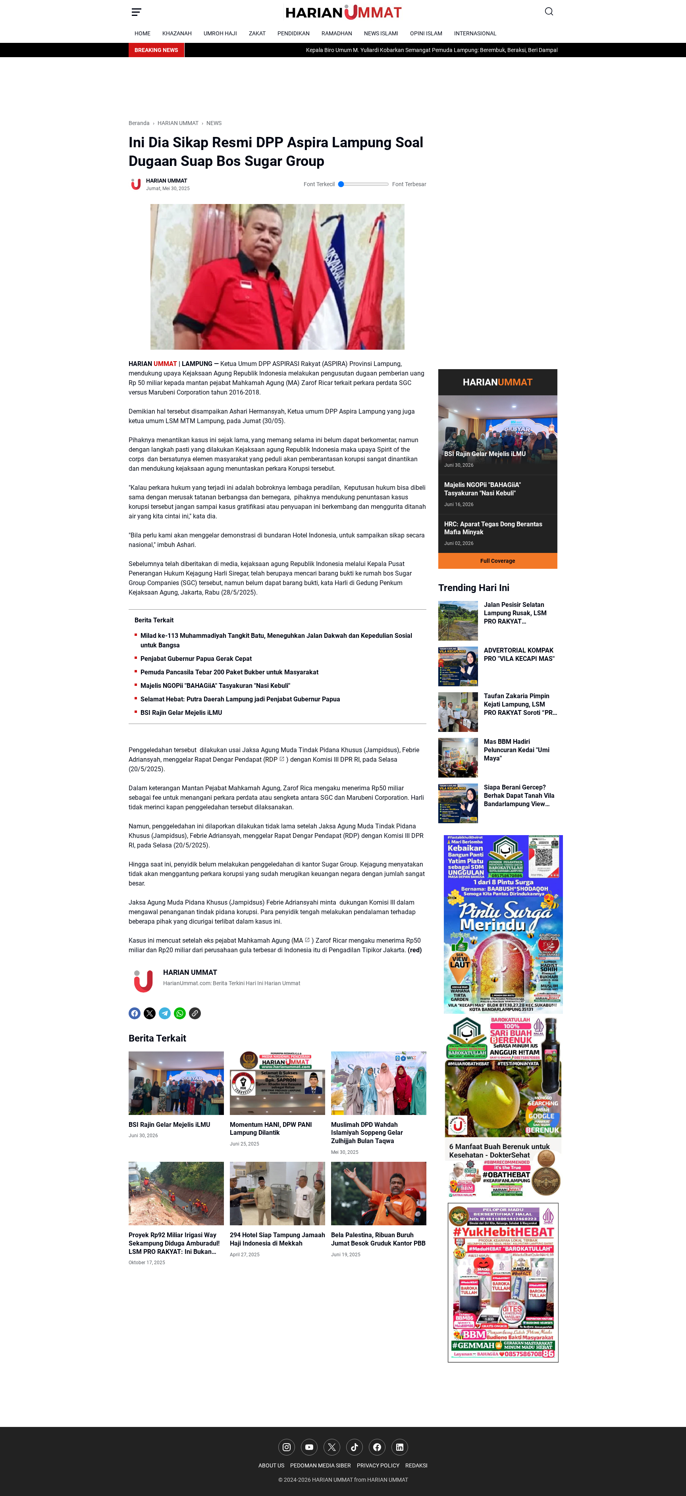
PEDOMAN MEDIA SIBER (320, 1465)
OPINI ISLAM (426, 33)
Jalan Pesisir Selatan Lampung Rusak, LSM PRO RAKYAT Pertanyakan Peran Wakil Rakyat (520, 613)
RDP (271, 759)
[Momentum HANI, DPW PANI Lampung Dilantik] (277, 1083)
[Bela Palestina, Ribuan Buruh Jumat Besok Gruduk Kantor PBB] (378, 1193)
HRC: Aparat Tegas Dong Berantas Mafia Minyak (493, 528)
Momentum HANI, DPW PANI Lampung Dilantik (271, 1129)
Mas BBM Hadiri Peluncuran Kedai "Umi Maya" (516, 750)
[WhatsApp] (180, 1013)
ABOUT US (271, 1465)
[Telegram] (165, 1013)
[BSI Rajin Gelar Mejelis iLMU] (176, 1083)
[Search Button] (549, 12)
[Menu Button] (137, 12)
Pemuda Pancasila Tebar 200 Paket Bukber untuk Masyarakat (229, 672)
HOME (142, 33)
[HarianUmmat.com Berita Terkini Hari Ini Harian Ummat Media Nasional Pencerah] (343, 12)
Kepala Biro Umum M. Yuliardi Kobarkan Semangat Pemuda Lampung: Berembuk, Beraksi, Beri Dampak (381, 50)
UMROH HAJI (220, 33)
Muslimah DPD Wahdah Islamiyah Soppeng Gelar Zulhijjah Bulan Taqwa (367, 1133)
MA (298, 940)
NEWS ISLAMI (381, 33)
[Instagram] (286, 1447)
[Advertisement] (273, 87)
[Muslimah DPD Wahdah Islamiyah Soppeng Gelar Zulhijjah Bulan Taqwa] (378, 1083)
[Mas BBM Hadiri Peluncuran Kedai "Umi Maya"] (458, 758)
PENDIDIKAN (293, 33)
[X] (150, 1013)
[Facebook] (135, 1013)
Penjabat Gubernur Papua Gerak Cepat (196, 658)
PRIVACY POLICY (378, 1465)
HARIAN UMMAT (332, 1480)
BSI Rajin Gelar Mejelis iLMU (181, 712)
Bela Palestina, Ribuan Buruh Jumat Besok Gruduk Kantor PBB (378, 1239)
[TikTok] (354, 1447)
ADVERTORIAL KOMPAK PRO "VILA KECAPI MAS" (519, 654)
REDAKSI (416, 1465)
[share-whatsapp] (210, 1013)
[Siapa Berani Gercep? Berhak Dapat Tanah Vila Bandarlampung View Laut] (458, 803)
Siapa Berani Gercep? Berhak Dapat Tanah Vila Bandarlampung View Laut (519, 796)
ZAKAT (257, 33)
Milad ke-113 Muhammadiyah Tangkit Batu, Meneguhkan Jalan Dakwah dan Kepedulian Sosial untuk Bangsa (276, 640)
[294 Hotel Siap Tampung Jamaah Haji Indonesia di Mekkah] (277, 1193)
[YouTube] (309, 1447)
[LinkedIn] (399, 1447)
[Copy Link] (195, 1013)
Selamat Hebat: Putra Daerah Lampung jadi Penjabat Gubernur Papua (240, 699)
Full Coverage (497, 561)
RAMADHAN (337, 33)
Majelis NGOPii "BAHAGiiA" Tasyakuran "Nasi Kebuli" (215, 685)
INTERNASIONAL (475, 33)
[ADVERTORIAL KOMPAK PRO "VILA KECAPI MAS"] (458, 666)
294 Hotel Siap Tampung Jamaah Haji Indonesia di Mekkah (277, 1239)
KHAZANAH (177, 33)
